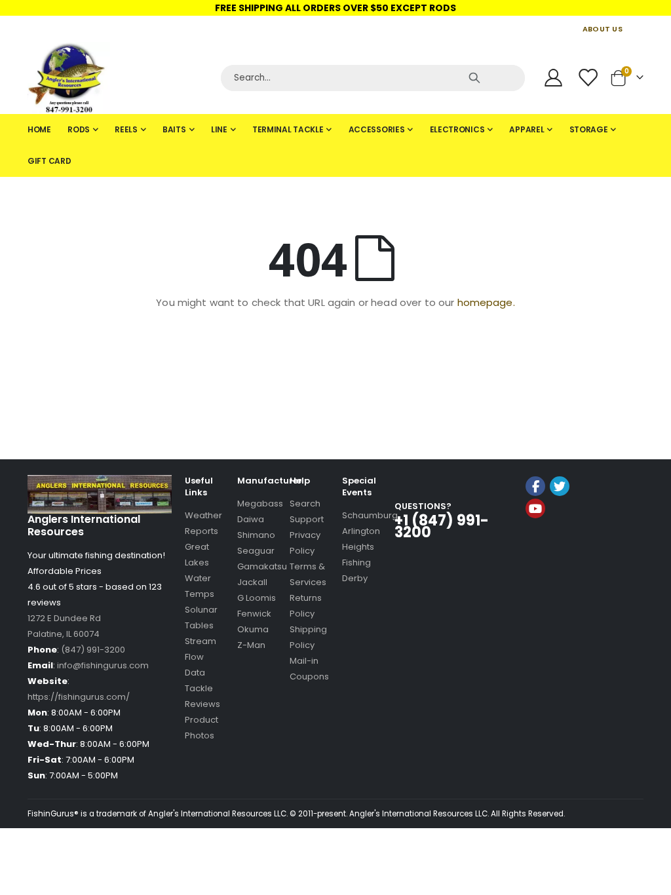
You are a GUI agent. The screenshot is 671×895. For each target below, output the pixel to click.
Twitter (559, 486)
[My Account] (553, 77)
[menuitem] (39, 129)
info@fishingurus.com (103, 665)
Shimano (256, 535)
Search (305, 503)
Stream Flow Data (200, 657)
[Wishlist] (589, 77)
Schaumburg (370, 515)
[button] (557, 543)
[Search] (474, 78)
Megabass (260, 503)
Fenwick (254, 613)
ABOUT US (603, 29)
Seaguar (256, 550)
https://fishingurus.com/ (79, 697)
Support (307, 519)
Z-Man (251, 645)
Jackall (252, 582)
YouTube (535, 508)
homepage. (486, 302)
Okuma (253, 629)
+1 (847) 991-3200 (441, 526)
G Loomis (256, 598)
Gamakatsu (262, 566)
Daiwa (250, 519)
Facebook (535, 486)
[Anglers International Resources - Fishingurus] (119, 78)
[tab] (335, 145)
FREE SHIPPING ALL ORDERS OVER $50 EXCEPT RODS (335, 7)
